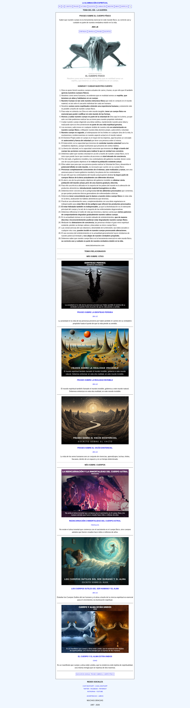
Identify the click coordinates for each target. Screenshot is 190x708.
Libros (101, 696)
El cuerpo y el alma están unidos (95, 656)
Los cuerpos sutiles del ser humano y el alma (95, 589)
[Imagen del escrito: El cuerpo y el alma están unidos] (95, 652)
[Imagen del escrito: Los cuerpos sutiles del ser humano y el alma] (95, 584)
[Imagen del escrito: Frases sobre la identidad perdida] (95, 308)
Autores (84, 6)
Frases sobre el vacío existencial (95, 448)
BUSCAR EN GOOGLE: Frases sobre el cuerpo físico (95, 674)
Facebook (94, 689)
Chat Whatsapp (88, 686)
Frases (76, 6)
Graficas (91, 31)
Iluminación (101, 6)
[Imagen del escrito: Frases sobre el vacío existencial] (95, 444)
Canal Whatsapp (101, 686)
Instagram (91, 691)
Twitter (86, 689)
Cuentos (68, 6)
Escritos (92, 6)
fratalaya (95, 525)
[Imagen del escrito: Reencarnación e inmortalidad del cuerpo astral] (95, 517)
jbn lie (95, 316)
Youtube (99, 691)
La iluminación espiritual (95, 3)
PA (60, 6)
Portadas (83, 31)
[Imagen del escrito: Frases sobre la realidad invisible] (95, 376)
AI (63, 6)
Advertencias (92, 696)
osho (95, 660)
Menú (117, 6)
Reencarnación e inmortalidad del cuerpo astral (95, 521)
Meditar (110, 6)
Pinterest (103, 689)
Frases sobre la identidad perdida (95, 312)
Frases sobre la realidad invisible (95, 380)
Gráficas (124, 6)
